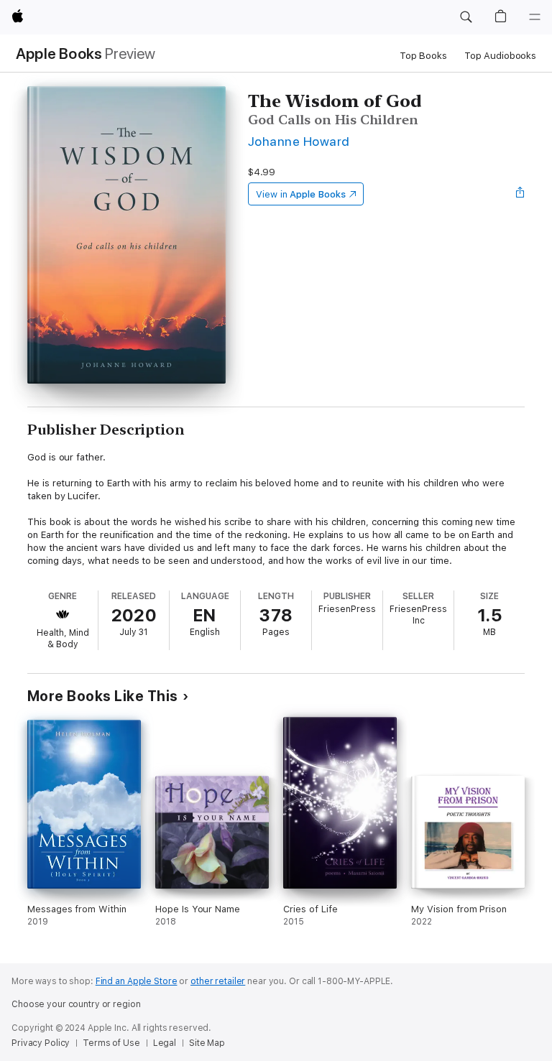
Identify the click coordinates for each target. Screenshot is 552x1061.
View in (301, 194)
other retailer (217, 981)
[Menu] (535, 17)
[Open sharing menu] (520, 194)
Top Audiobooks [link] (500, 55)
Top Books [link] (423, 55)
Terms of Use (111, 1043)
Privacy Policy (41, 1043)
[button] (465, 17)
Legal (164, 1043)
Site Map (207, 1043)
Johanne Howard (299, 141)
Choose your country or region (76, 1004)
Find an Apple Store (137, 981)
